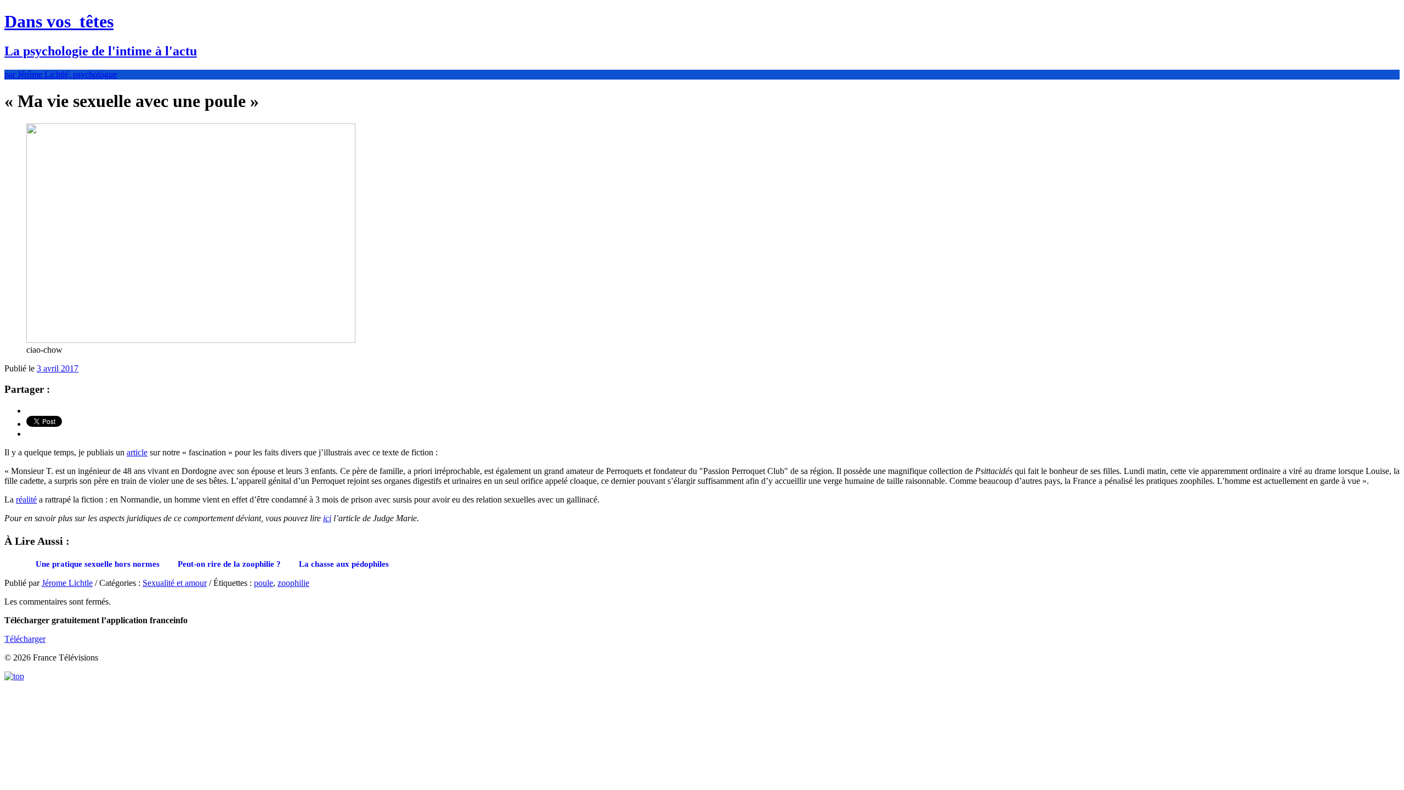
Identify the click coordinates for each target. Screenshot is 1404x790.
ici (327, 518)
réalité (26, 499)
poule (263, 583)
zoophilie (293, 583)
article (137, 452)
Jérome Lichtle (67, 583)
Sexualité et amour (175, 583)
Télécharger (25, 639)
